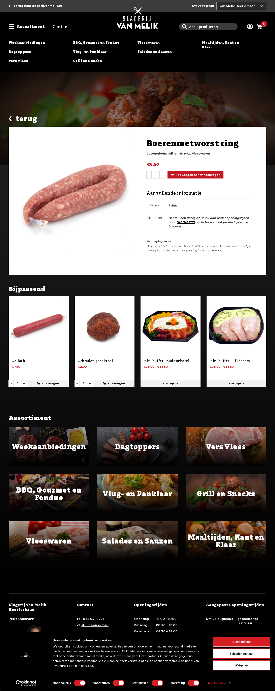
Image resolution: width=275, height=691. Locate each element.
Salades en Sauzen (155, 52)
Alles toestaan (241, 641)
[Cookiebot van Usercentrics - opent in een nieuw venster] (26, 683)
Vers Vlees (18, 61)
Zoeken (184, 26)
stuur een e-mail (95, 625)
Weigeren (241, 665)
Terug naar (37, 6)
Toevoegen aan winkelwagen (198, 174)
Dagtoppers (20, 52)
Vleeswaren (149, 42)
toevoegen (50, 383)
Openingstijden (150, 605)
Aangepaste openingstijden (235, 605)
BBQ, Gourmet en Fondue (96, 42)
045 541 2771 (186, 222)
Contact (61, 26)
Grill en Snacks (87, 61)
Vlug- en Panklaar (90, 52)
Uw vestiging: (203, 6)
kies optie (170, 383)
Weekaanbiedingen (27, 42)
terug (26, 119)
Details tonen (216, 683)
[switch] (118, 683)
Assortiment (31, 26)
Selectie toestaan (241, 653)
